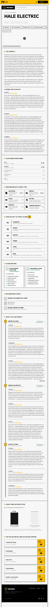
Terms (43, 588)
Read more (42, 380)
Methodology (32, 588)
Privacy (38, 588)
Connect (42, 2)
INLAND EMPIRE (13, 12)
